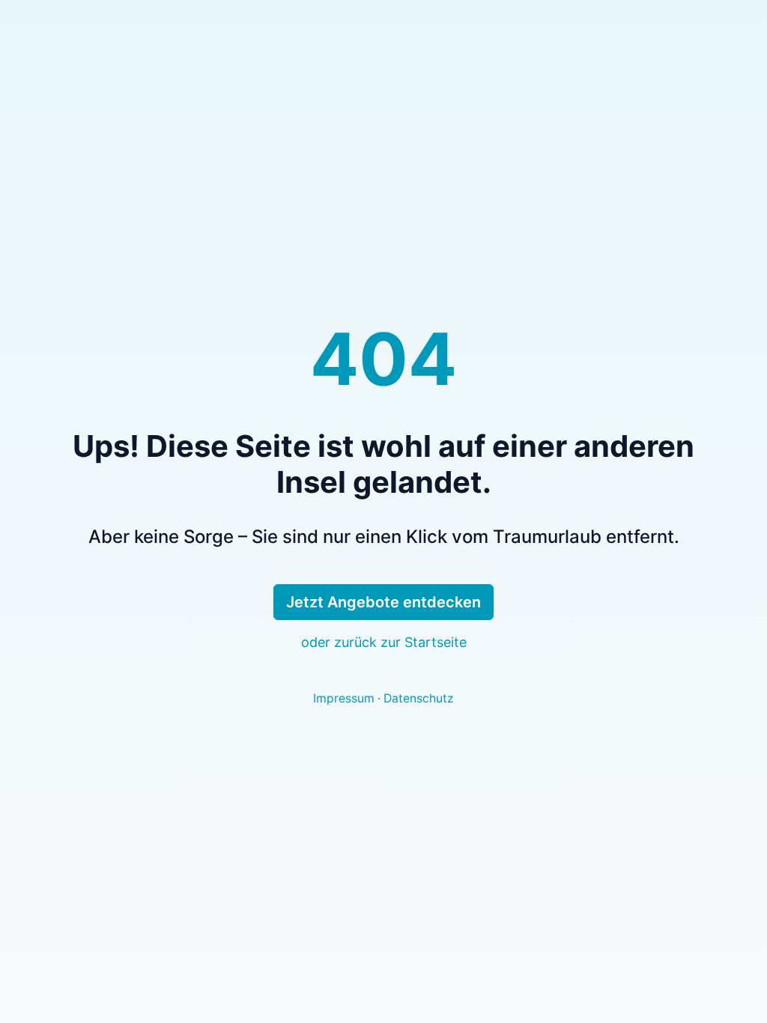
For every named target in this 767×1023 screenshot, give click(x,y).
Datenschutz (419, 698)
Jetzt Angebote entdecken (383, 602)
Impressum (344, 698)
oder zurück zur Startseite (384, 642)
